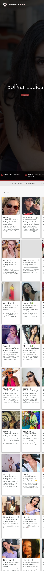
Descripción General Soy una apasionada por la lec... (31, 310)
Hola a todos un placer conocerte (11, 267)
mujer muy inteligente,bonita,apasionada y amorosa (31, 566)
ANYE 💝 (7, 389)
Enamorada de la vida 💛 (30, 481)
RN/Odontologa (7, 224)
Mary (5, 217)
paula (25, 303)
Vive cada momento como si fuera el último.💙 (31, 524)
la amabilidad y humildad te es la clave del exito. (31, 438)
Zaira (5, 260)
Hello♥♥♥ (5, 566)
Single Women (30, 183)
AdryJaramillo (28, 217)
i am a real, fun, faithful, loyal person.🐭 (31, 526)
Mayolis (27, 431)
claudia (26, 560)
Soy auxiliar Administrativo (10, 524)
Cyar (5, 346)
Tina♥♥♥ (7, 560)
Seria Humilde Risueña (29, 395)
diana (25, 389)
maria (5, 431)
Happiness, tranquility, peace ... (11, 395)
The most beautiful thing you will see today (31, 224)
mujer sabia (6, 310)
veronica (7, 303)
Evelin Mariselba (29, 260)
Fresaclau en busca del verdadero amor (11, 352)
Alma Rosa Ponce (9, 517)
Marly (26, 346)
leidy (25, 474)
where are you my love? (29, 352)
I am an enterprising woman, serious (11, 526)
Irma (5, 474)
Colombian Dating (16, 183)
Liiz (25, 517)
